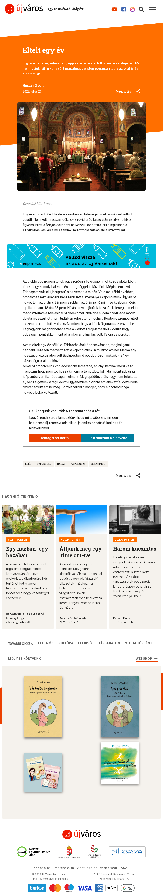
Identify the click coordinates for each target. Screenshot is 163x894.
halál (61, 464)
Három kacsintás (134, 548)
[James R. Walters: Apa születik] (120, 706)
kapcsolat (78, 464)
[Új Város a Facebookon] (123, 8)
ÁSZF (125, 868)
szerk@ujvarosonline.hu (53, 878)
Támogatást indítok (55, 438)
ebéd (28, 464)
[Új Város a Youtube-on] (114, 8)
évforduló (44, 464)
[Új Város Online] (81, 834)
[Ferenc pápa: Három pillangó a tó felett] (120, 763)
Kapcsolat (42, 868)
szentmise (98, 464)
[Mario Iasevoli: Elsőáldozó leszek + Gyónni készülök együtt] (43, 772)
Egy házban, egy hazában (27, 552)
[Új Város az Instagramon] (132, 8)
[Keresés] (141, 8)
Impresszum (63, 868)
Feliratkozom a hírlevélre (108, 438)
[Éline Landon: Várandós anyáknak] (43, 706)
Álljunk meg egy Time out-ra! (80, 552)
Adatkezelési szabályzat (97, 868)
